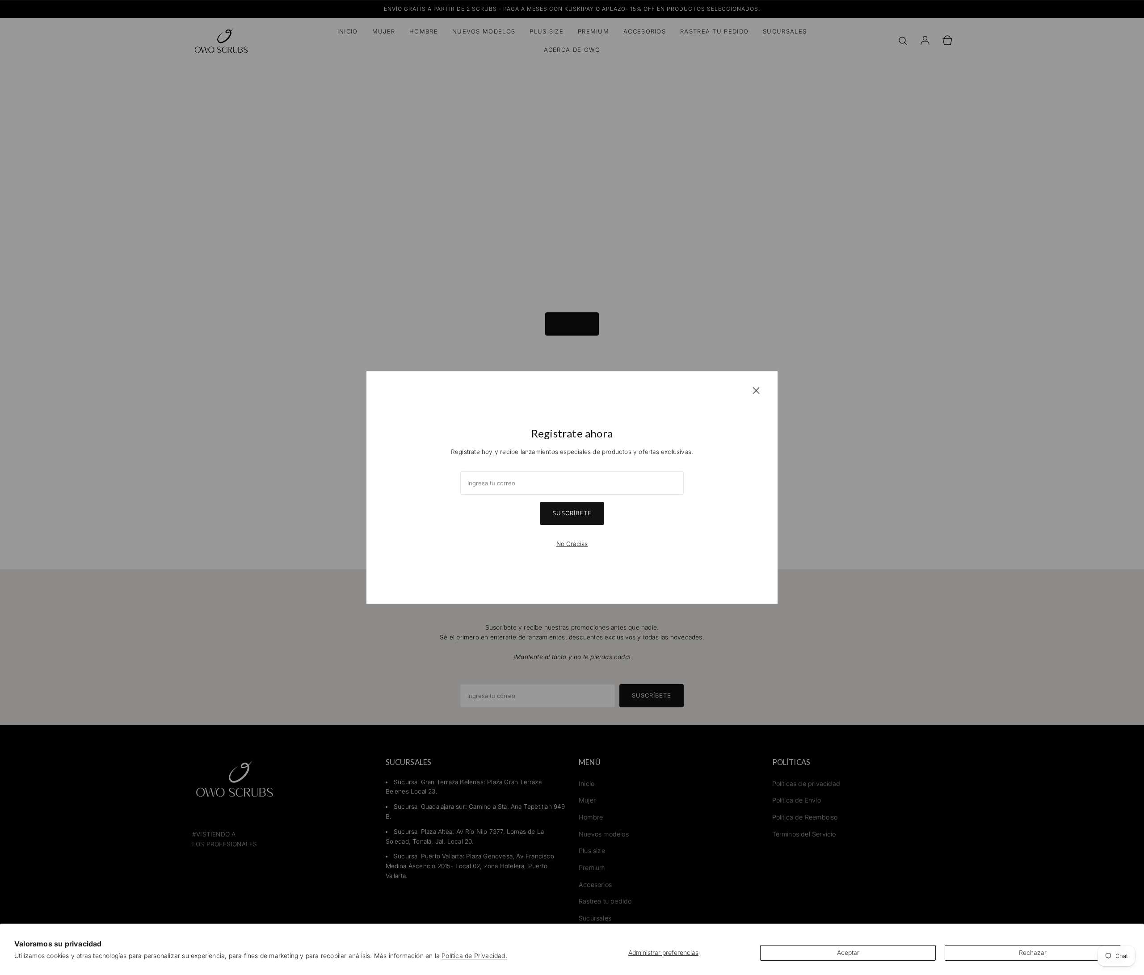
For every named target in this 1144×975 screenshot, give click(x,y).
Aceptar (848, 952)
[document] (572, 487)
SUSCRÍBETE (572, 513)
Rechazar (1033, 952)
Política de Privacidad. (474, 955)
